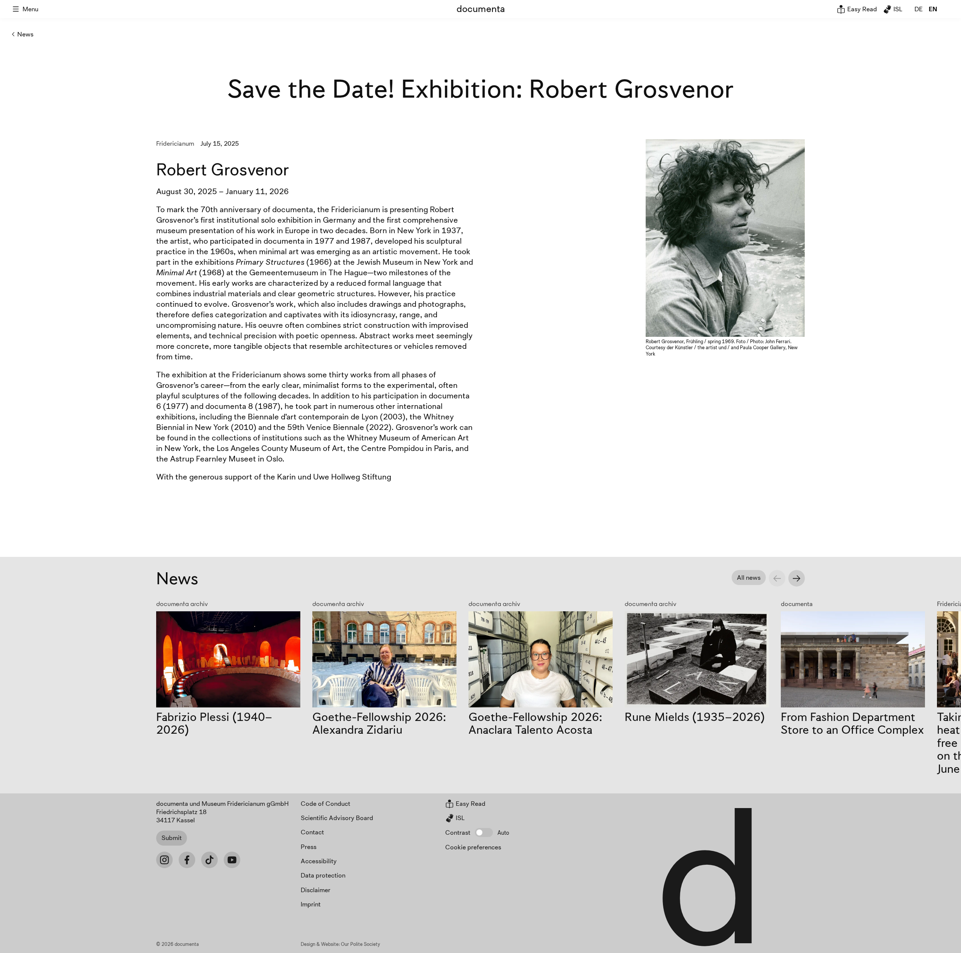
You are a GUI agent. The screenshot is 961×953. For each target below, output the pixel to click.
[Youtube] (232, 860)
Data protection (323, 875)
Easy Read (861, 9)
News (25, 34)
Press (308, 846)
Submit (171, 837)
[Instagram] (164, 860)
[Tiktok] (209, 860)
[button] (484, 832)
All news (749, 577)
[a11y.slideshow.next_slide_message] (796, 578)
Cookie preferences (473, 847)
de (918, 9)
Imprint (311, 904)
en (933, 9)
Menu (30, 9)
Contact (312, 832)
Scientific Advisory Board (337, 818)
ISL (897, 9)
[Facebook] (187, 860)
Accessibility (319, 861)
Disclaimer (315, 890)
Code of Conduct (325, 803)
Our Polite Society (360, 944)
